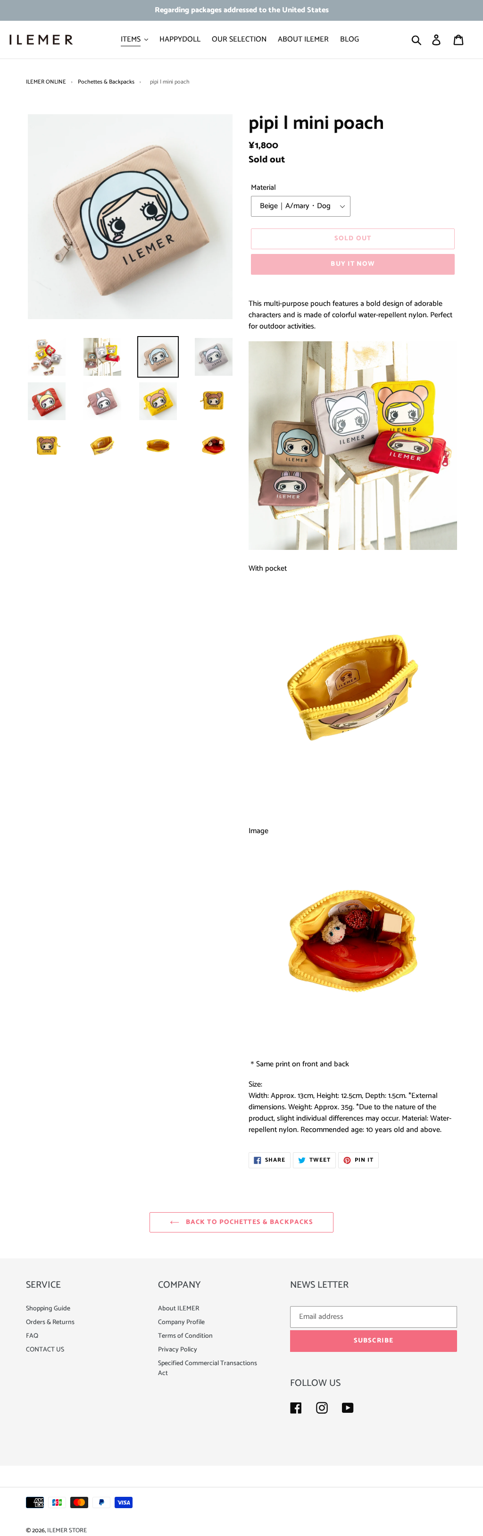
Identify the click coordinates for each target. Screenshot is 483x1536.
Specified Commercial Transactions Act (207, 1368)
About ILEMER (178, 1308)
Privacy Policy (177, 1349)
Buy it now (353, 264)
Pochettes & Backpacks (106, 81)
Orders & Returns (50, 1322)
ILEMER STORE (67, 1531)
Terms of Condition (185, 1336)
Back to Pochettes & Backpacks (249, 1222)
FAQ (32, 1336)
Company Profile (181, 1322)
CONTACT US (45, 1349)
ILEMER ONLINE (46, 81)
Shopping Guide (48, 1308)
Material (263, 188)
